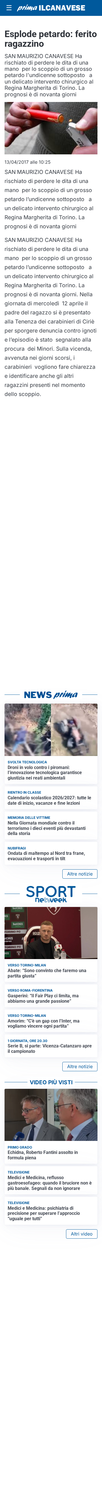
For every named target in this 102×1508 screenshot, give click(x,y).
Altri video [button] (82, 1234)
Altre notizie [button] (80, 874)
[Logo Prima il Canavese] (51, 8)
